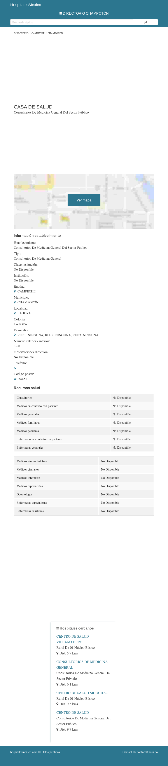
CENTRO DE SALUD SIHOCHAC (82, 692)
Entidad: (19, 286)
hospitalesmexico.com (23, 752)
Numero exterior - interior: (32, 341)
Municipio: (21, 297)
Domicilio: (21, 330)
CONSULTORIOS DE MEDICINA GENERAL (82, 664)
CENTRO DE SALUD (72, 712)
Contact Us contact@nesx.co (140, 752)
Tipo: (17, 253)
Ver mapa (84, 200)
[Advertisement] (84, 68)
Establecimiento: (25, 242)
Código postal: (24, 374)
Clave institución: (26, 264)
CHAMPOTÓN (55, 33)
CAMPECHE (38, 33)
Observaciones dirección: (31, 352)
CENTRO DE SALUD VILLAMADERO (72, 639)
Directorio (21, 33)
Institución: (21, 275)
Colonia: (20, 319)
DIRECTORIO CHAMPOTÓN (86, 13)
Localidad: (21, 308)
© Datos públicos (35, 752)
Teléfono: (20, 363)
